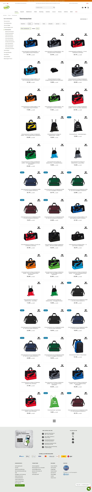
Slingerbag (53, 469)
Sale (76, 11)
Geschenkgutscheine (36, 469)
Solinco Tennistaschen (9, 40)
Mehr (71, 11)
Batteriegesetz (18, 482)
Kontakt (16, 467)
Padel (35, 11)
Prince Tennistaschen (9, 38)
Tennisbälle (6, 54)
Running (41, 11)
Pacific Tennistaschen (9, 36)
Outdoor (48, 11)
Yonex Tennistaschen (9, 46)
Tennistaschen (8, 29)
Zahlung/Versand (18, 466)
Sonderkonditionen (19, 477)
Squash (22, 11)
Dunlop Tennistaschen (9, 33)
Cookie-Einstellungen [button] (19, 481)
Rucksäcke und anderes (9, 48)
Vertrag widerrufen (20, 485)
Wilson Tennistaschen (9, 45)
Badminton (29, 11)
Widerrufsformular (19, 476)
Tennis (16, 11)
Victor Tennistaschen (9, 43)
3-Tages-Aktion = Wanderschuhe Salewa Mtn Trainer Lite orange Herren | (45, 0)
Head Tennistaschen (9, 35)
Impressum (34, 472)
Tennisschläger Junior (8, 27)
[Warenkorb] (88, 7)
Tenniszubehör (7, 56)
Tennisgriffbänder (8, 52)
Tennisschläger (7, 25)
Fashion (66, 11)
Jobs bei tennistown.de (37, 471)
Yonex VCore (53, 477)
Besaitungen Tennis (8, 58)
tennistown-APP (35, 474)
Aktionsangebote (35, 466)
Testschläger (53, 474)
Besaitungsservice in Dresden (38, 467)
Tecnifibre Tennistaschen (9, 41)
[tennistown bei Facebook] (73, 440)
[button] (82, 7)
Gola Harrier (53, 472)
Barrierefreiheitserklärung (20, 471)
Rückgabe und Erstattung (20, 474)
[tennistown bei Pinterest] (73, 443)
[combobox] (6, 3)
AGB (16, 472)
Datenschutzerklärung (19, 469)
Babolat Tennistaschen (9, 31)
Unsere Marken (54, 466)
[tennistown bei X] (73, 437)
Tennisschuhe (7, 21)
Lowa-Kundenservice (19, 479)
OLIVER (52, 476)
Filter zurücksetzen (25, 28)
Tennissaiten (6, 50)
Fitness (60, 11)
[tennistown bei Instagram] (73, 434)
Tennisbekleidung (8, 23)
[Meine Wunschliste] (85, 7)
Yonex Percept (54, 471)
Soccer (54, 11)
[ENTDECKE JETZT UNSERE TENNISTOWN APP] (24, 447)
